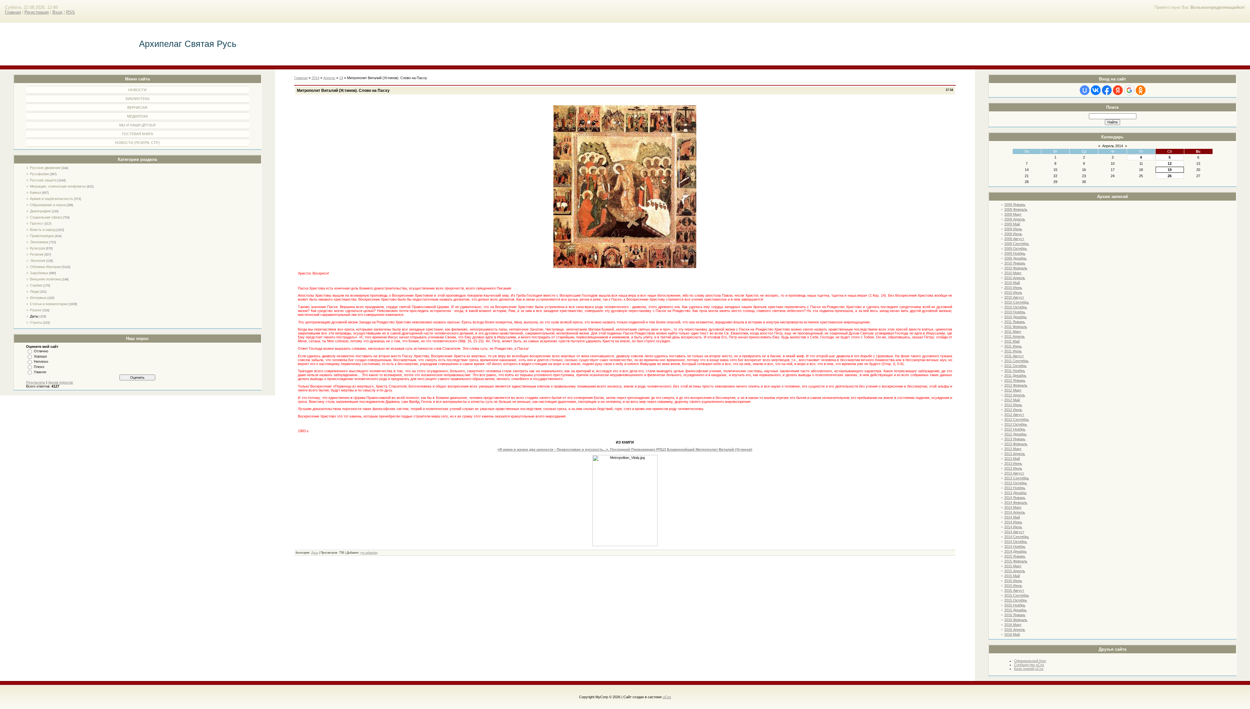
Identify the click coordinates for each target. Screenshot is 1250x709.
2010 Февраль (1015, 268)
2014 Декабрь (1015, 551)
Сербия (36, 285)
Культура (37, 248)
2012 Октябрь (1015, 424)
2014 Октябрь (1015, 542)
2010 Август (1014, 297)
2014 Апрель (1014, 512)
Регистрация (36, 12)
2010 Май (1012, 283)
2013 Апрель (1014, 454)
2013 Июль (1013, 468)
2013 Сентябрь (1016, 478)
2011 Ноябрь (1014, 371)
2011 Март (1012, 331)
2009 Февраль (1015, 209)
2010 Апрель (1014, 278)
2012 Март (1012, 390)
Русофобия (39, 174)
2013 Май (1012, 459)
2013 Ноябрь (1014, 488)
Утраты (36, 322)
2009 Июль (1013, 234)
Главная (13, 12)
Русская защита (43, 180)
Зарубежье (39, 273)
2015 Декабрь (1015, 610)
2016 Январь (1014, 615)
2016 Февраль (1015, 620)
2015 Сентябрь (1016, 595)
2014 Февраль (1015, 502)
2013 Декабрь (1015, 493)
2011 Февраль (1015, 327)
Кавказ (35, 192)
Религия (36, 254)
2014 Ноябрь (1014, 546)
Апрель (329, 78)
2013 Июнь (1013, 463)
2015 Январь (1014, 556)
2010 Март (1012, 273)
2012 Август (1014, 415)
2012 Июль (1013, 410)
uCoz (667, 697)
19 (1170, 170)
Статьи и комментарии (49, 304)
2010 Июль (1013, 292)
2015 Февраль (1015, 561)
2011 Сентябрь (1016, 361)
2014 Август (1014, 532)
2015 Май (1012, 576)
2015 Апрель (1014, 571)
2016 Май (1012, 634)
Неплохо (41, 361)
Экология (37, 260)
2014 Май (1012, 517)
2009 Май (1012, 224)
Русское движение (45, 168)
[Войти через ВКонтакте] (1096, 90)
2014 (315, 78)
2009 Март (1012, 214)
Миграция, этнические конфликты (58, 186)
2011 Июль (1013, 351)
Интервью (38, 298)
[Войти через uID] (1085, 90)
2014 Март (1012, 507)
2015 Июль (1013, 586)
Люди (34, 291)
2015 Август (1014, 590)
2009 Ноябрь (1014, 253)
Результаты (35, 382)
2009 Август (1014, 239)
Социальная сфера (46, 217)
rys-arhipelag (369, 552)
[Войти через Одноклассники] (1141, 90)
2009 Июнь (1013, 229)
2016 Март (1012, 625)
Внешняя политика (45, 279)
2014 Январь (1014, 498)
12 (1170, 163)
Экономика (39, 242)
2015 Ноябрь (1014, 605)
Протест (37, 223)
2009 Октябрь (1015, 248)
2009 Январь (1014, 204)
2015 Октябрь (1015, 600)
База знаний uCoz (1029, 669)
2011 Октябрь (1015, 366)
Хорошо (40, 356)
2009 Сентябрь (1016, 244)
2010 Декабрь (1015, 317)
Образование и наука (47, 205)
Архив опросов (60, 382)
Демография (40, 211)
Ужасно (40, 372)
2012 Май (1012, 400)
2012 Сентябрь (1016, 419)
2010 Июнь (1013, 288)
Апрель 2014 (1112, 146)
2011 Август (1014, 356)
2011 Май (1012, 341)
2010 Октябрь (1015, 307)
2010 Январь (1014, 263)
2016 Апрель (1014, 629)
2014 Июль (1013, 527)
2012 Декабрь (1015, 434)
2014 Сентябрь (1016, 537)
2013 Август (1014, 473)
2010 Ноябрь (1014, 312)
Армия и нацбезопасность (51, 199)
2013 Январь (1014, 439)
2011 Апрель (1014, 336)
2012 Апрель (1014, 395)
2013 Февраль (1015, 444)
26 (1170, 176)
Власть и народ (42, 230)
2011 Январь (1014, 322)
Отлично (41, 351)
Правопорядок (42, 236)
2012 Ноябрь (1014, 429)
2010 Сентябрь (1016, 302)
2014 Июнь (1013, 522)
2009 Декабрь (1015, 258)
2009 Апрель (1014, 219)
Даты (34, 316)
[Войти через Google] (1129, 90)
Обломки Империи (45, 267)
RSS (70, 12)
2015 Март (1012, 566)
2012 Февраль (1015, 385)
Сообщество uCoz (1029, 665)
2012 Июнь (1013, 405)
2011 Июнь (1013, 346)
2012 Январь (1014, 380)
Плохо (39, 367)
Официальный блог (1030, 661)
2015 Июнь (1013, 581)
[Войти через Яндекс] (1118, 90)
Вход (57, 12)
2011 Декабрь (1015, 375)
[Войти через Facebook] (1107, 90)
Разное (36, 310)
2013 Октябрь (1015, 483)
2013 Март (1012, 449)
